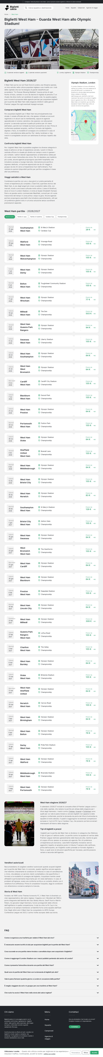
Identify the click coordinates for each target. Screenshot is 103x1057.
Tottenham (87, 811)
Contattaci (74, 1027)
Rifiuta (86, 1052)
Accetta (94, 1052)
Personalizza (76, 1052)
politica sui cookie (49, 1054)
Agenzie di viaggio (92, 8)
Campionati (81, 8)
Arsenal (78, 811)
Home (67, 8)
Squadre (73, 8)
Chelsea (72, 811)
